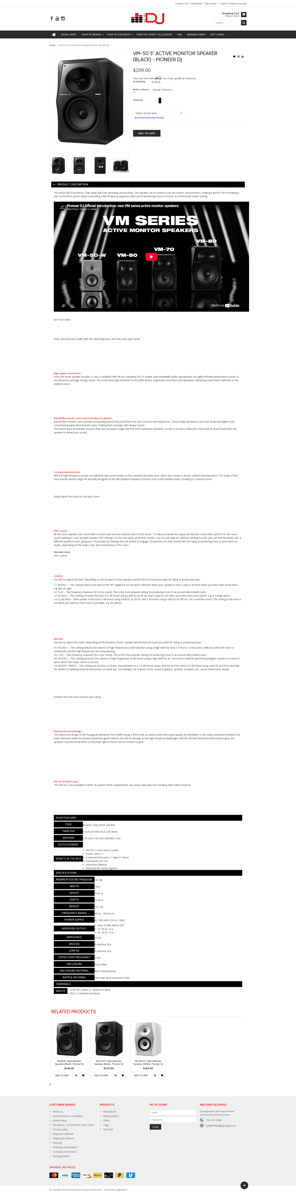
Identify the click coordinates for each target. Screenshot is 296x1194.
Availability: (139, 81)
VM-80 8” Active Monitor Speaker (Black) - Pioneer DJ (69, 1062)
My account (210, 3)
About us (58, 1111)
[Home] (54, 34)
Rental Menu (60, 1120)
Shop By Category (119, 34)
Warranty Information (65, 1147)
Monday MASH (196, 34)
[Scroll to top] (244, 1185)
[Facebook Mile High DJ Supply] (52, 18)
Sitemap (57, 1142)
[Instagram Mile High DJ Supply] (63, 18)
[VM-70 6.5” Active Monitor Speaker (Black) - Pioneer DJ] (108, 1039)
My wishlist (196, 3)
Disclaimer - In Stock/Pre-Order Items (74, 1125)
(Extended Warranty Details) (149, 117)
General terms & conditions (68, 1116)
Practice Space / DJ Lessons (154, 34)
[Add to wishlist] (234, 57)
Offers (106, 1120)
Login (223, 3)
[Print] (242, 57)
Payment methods (63, 1133)
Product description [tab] (72, 184)
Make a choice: (141, 91)
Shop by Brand (91, 34)
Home (53, 45)
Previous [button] (48, 165)
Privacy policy (60, 1129)
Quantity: (138, 100)
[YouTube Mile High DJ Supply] (57, 18)
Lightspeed (121, 1189)
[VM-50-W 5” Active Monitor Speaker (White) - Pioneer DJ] (148, 1039)
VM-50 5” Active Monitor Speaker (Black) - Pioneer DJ (84, 45)
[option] (58, 165)
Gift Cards (217, 34)
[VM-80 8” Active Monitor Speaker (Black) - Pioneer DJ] (69, 1039)
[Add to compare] (238, 57)
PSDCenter (97, 1189)
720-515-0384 (213, 1120)
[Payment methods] (54, 1175)
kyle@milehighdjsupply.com (221, 1125)
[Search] (243, 22)
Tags (106, 1125)
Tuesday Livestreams (65, 1151)
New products (111, 1116)
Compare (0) (181, 3)
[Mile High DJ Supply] (148, 18)
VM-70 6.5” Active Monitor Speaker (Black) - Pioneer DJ (108, 1062)
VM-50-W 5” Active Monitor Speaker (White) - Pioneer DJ (148, 1062)
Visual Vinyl (68, 34)
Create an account (237, 3)
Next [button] (131, 165)
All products (109, 1111)
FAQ (179, 34)
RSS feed (108, 1129)
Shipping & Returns (63, 1138)
